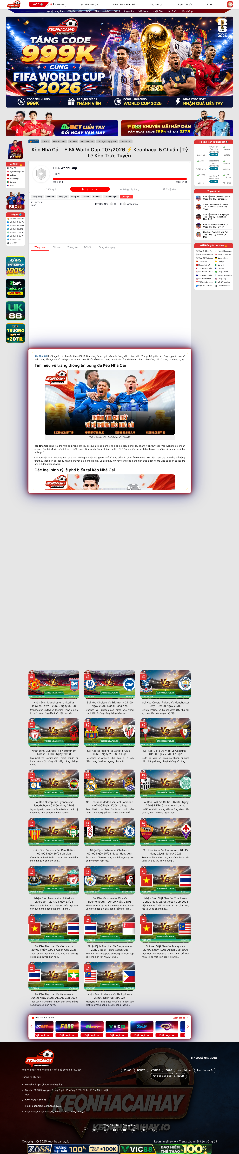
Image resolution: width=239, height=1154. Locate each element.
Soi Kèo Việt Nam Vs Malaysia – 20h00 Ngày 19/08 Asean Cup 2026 (165, 948)
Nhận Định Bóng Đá (124, 4)
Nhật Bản (158, 11)
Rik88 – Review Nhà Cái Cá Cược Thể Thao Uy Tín (215, 225)
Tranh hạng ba (111, 196)
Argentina (129, 11)
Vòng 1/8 (75, 196)
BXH (209, 4)
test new (50, 196)
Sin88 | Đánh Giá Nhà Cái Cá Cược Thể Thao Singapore (216, 198)
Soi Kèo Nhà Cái (89, 4)
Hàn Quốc (172, 11)
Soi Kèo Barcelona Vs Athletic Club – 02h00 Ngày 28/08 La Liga (109, 752)
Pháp (97, 11)
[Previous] (32, 1026)
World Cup (187, 11)
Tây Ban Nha (75, 11)
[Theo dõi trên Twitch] (154, 1130)
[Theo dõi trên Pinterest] (115, 1130)
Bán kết (96, 196)
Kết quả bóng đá (63, 1069)
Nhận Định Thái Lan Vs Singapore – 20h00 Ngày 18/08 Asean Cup (110, 948)
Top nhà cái (156, 4)
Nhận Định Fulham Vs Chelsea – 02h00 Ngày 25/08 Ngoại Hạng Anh (109, 851)
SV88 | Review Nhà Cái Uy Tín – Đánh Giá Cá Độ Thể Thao (215, 206)
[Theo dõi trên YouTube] (124, 1130)
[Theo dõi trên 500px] (134, 1130)
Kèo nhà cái (28, 1069)
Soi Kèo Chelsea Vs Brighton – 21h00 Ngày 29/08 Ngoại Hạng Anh (110, 704)
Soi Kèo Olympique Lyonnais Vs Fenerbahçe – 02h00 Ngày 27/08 (53, 803)
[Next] (188, 1026)
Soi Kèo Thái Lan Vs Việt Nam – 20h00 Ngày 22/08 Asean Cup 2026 (54, 948)
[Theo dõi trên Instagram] (95, 1130)
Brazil (117, 11)
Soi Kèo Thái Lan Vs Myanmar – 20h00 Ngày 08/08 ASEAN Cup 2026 (54, 996)
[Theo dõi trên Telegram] (144, 1130)
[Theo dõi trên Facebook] (85, 1130)
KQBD (77, 1069)
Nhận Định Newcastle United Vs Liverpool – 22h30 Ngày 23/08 (54, 900)
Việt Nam (143, 11)
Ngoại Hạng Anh (55, 11)
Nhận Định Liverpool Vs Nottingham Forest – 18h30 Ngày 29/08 (54, 752)
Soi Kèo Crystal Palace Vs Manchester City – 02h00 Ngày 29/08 (165, 704)
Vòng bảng (37, 196)
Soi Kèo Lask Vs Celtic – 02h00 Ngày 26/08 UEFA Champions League (166, 803)
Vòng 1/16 (63, 196)
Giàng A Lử (129, 1125)
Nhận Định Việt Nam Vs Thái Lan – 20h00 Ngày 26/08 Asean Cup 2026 (165, 900)
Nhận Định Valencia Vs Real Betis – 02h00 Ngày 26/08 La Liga (54, 851)
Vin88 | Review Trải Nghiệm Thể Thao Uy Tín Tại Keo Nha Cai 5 (216, 216)
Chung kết (126, 196)
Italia (107, 11)
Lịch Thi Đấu (185, 4)
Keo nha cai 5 (44, 1069)
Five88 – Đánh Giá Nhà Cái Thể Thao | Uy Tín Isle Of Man (215, 234)
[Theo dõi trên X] (105, 1130)
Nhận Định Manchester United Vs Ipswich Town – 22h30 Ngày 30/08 (54, 704)
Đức (88, 11)
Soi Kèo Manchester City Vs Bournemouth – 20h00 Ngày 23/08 (109, 900)
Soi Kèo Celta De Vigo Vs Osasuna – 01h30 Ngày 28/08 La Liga (165, 752)
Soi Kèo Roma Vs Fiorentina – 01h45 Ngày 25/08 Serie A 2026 (165, 851)
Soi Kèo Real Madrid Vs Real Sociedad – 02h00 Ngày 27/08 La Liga (109, 803)
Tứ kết (86, 196)
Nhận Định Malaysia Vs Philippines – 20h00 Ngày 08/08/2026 (109, 996)
